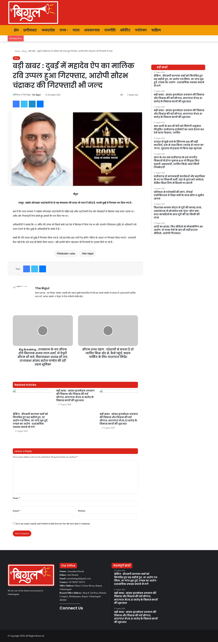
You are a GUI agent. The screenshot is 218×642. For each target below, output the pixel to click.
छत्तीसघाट (30, 30)
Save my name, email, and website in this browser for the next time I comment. (52, 523)
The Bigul (36, 95)
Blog (24, 51)
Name (16, 498)
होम (16, 30)
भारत (76, 30)
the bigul (88, 253)
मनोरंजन (141, 30)
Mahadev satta (66, 253)
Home (17, 51)
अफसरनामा (92, 30)
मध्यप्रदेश (48, 30)
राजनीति (109, 30)
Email (16, 511)
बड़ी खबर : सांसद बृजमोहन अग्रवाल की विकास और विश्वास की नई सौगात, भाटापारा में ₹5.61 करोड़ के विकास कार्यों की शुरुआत (119, 418)
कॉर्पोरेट (125, 30)
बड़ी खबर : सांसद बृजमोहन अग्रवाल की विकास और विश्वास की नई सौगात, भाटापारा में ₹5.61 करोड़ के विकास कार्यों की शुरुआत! (75, 395)
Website (81, 511)
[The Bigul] (33, 13)
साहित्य (156, 30)
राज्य (63, 30)
